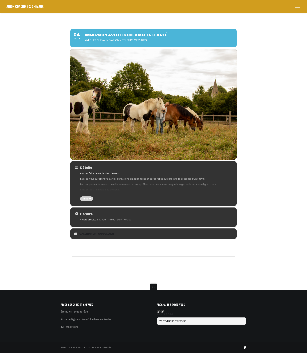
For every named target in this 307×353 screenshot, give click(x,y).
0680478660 (72, 327)
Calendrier (87, 233)
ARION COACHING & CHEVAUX (24, 6)
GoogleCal (106, 233)
